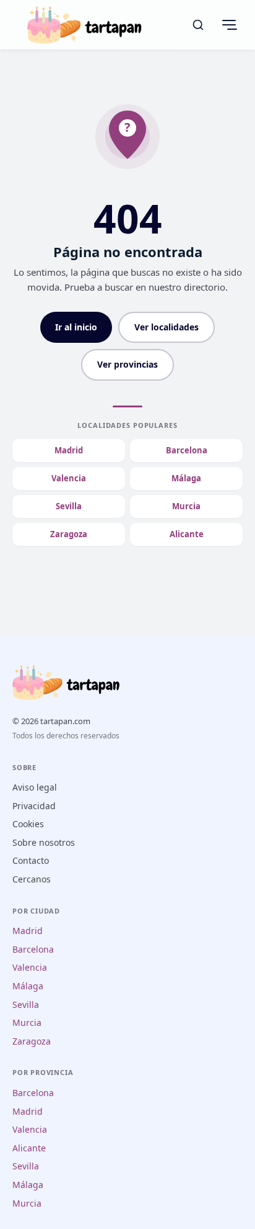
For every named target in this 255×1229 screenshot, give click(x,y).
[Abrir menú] (229, 25)
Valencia (68, 478)
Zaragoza (68, 534)
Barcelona (186, 450)
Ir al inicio (76, 327)
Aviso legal (34, 787)
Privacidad (34, 806)
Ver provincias (127, 364)
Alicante (187, 534)
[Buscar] (198, 24)
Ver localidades (166, 327)
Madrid (68, 450)
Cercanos (31, 879)
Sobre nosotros (43, 842)
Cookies (28, 824)
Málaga (186, 478)
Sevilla (69, 506)
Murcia (186, 506)
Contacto (30, 860)
